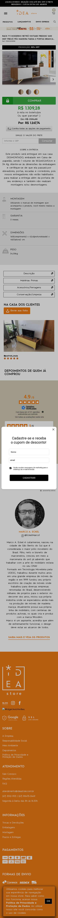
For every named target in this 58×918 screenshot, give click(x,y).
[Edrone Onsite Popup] (29, 459)
